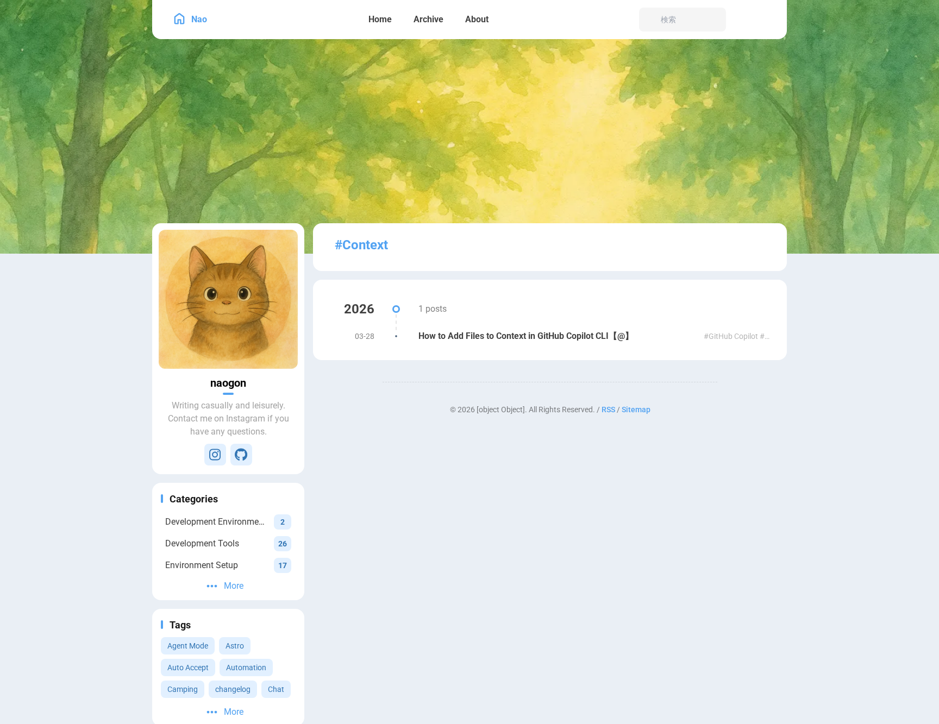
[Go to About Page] (228, 299)
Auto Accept (188, 667)
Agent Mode (187, 645)
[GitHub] (241, 454)
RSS (608, 409)
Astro (235, 645)
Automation (246, 667)
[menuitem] (742, 20)
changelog (233, 689)
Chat (276, 689)
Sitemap (636, 409)
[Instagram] (215, 454)
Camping (182, 689)
